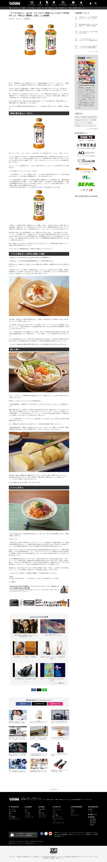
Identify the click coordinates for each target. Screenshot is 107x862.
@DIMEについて (57, 832)
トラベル (55, 813)
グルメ (54, 811)
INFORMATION (94, 807)
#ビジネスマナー (85, 120)
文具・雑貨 (55, 815)
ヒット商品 (22, 8)
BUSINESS (29, 807)
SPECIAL (92, 817)
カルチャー (73, 811)
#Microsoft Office (92, 117)
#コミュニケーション (80, 122)
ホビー (72, 813)
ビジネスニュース (29, 817)
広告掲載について (89, 834)
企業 (26, 811)
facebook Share (33, 689)
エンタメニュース (75, 815)
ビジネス (15, 8)
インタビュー (28, 815)
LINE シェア (44, 689)
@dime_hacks (56, 703)
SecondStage (93, 819)
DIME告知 (90, 809)
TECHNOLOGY (15, 807)
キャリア (27, 809)
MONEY (42, 807)
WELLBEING (92, 821)
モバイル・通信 (12, 811)
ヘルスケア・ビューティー (59, 818)
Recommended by (55, 683)
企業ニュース (93, 814)
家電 (10, 813)
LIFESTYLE (57, 807)
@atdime (24, 703)
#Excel (77, 117)
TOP (10, 8)
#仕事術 (94, 120)
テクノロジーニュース (14, 818)
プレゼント (90, 811)
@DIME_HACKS (40, 703)
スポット (73, 809)
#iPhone (90, 122)
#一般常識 (83, 117)
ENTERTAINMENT (77, 807)
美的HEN (92, 824)
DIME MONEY (42, 809)
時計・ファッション (57, 817)
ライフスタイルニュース (58, 822)
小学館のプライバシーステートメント (76, 834)
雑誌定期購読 (64, 834)
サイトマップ (65, 832)
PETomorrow (93, 822)
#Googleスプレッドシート (81, 125)
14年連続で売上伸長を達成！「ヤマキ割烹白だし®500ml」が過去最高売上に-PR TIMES (35, 187)
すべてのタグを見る (92, 128)
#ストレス (92, 125)
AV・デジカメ (12, 809)
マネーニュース (42, 817)
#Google (77, 120)
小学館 (58, 834)
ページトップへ (53, 789)
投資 (40, 811)
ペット (54, 820)
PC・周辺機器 (12, 817)
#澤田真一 (27, 18)
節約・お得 (41, 813)
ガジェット (11, 815)
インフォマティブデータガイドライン (77, 832)
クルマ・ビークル (57, 809)
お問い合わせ (89, 832)
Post (39, 689)
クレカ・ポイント (43, 815)
